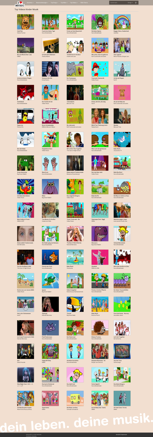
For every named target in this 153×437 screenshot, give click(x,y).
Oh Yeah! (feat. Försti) (120, 407)
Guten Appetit (96, 384)
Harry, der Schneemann (24, 313)
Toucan (69, 313)
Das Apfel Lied (71, 384)
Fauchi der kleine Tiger (48, 31)
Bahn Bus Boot (118, 172)
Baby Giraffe (95, 196)
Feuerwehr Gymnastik (98, 78)
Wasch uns (45, 172)
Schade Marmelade (119, 243)
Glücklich (94, 266)
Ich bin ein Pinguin (119, 78)
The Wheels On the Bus (48, 219)
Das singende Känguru (73, 196)
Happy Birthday (46, 360)
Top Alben (64, 2)
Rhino (43, 196)
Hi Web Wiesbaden (37, 434)
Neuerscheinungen (41, 2)
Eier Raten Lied (71, 337)
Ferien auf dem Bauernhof (74, 31)
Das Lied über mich (97, 172)
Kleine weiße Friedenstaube (25, 243)
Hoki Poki (19, 31)
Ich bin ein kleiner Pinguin (24, 78)
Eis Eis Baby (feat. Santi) (99, 407)
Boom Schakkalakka (48, 125)
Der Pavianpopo (71, 78)
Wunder (116, 125)
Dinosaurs (94, 243)
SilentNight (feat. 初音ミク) (25, 384)
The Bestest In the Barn (74, 54)
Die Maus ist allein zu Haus (121, 196)
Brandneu (30, 2)
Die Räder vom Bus (72, 407)
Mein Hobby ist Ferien (23, 219)
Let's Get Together (119, 337)
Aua (18, 360)
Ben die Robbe (21, 149)
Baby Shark (117, 149)
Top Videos (73, 2)
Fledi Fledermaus (47, 337)
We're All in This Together (74, 149)
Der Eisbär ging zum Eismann (50, 243)
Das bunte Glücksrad (48, 384)
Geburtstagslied (71, 290)
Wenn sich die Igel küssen (99, 149)
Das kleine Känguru (119, 384)
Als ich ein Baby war (119, 101)
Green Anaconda (22, 172)
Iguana (44, 290)
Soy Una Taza (118, 360)
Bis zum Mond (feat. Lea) (24, 54)
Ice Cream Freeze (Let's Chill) (25, 337)
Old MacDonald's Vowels (24, 407)
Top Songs (54, 2)
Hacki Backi (20, 101)
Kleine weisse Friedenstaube (75, 172)
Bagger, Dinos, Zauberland (121, 31)
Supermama (45, 407)
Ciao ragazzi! (117, 54)
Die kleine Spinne (96, 31)
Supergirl (44, 313)
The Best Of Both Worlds (74, 243)
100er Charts (84, 2)
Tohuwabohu (70, 101)
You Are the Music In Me (24, 266)
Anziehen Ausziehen (72, 360)
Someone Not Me (47, 78)
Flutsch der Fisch (47, 266)
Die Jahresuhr (71, 125)
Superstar (20, 125)
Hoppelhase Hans (47, 149)
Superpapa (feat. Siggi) (98, 219)
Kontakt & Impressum (121, 434)
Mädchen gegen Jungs (120, 219)
